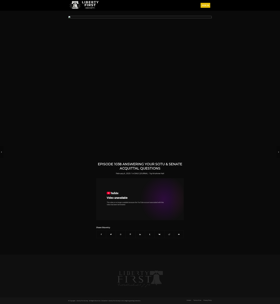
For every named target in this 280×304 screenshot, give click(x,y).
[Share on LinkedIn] (140, 234)
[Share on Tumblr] (150, 234)
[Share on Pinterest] (130, 234)
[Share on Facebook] (101, 234)
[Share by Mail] (179, 234)
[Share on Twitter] (111, 234)
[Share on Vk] (159, 234)
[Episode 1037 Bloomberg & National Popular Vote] (1, 152)
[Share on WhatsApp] (120, 234)
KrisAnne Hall (158, 173)
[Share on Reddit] (169, 234)
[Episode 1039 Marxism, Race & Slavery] (278, 152)
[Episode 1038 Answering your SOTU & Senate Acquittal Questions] (140, 87)
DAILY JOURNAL (141, 173)
